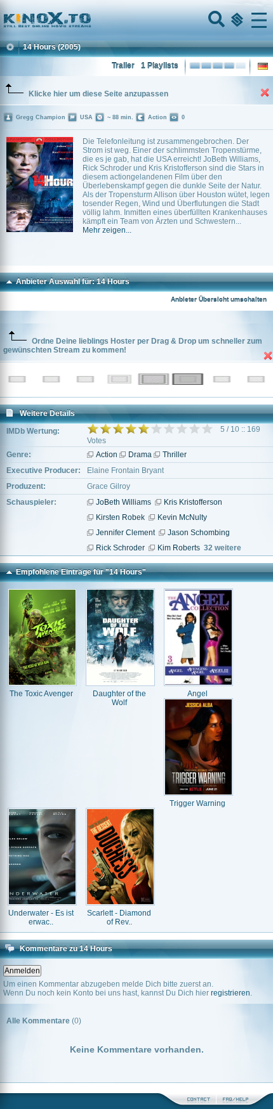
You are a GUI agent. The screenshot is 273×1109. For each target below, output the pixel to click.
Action (106, 454)
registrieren (230, 993)
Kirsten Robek (120, 517)
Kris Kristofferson (193, 502)
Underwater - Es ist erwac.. (41, 917)
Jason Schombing (199, 532)
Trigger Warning (197, 803)
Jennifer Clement (125, 532)
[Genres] (235, 20)
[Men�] (259, 20)
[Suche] (215, 20)
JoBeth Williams (123, 502)
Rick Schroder (120, 547)
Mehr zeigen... (107, 230)
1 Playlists (159, 66)
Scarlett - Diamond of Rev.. (119, 917)
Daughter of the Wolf (119, 698)
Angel (197, 693)
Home (90, 20)
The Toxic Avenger (41, 693)
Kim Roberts (178, 547)
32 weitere (222, 547)
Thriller (175, 454)
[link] (136, 20)
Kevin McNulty (182, 517)
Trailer (123, 66)
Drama (140, 454)
